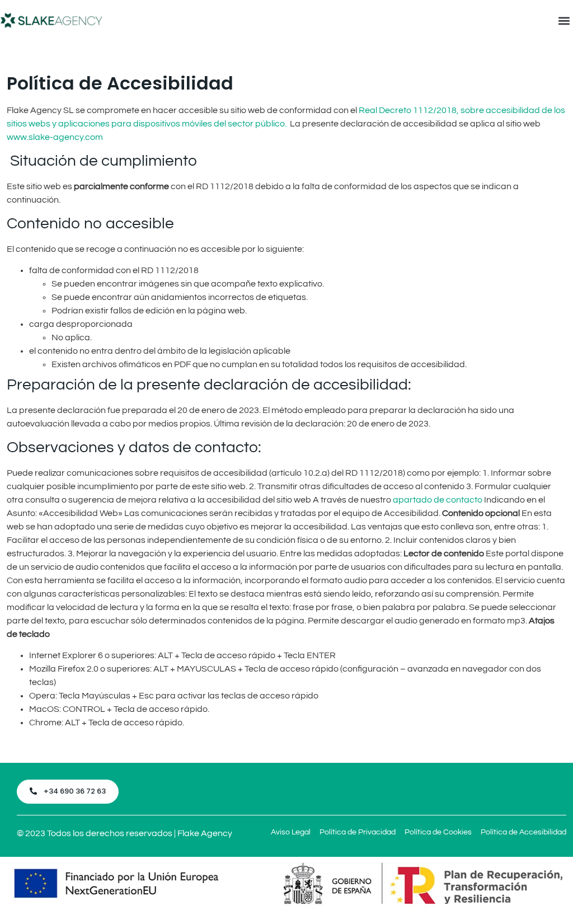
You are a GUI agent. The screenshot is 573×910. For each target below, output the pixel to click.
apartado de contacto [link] (437, 499)
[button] (564, 20)
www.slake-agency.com (55, 137)
